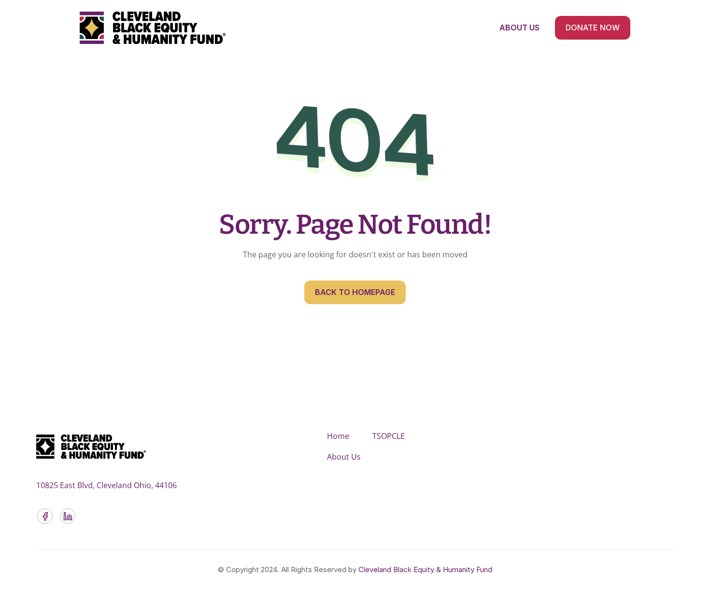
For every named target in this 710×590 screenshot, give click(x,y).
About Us (344, 456)
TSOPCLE (388, 436)
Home (338, 436)
